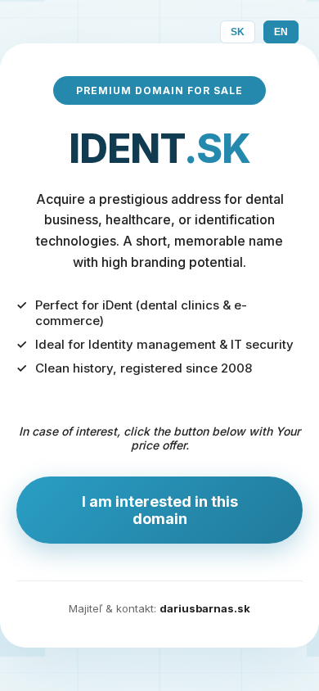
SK (238, 32)
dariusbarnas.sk (205, 608)
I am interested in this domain (160, 510)
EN (281, 32)
